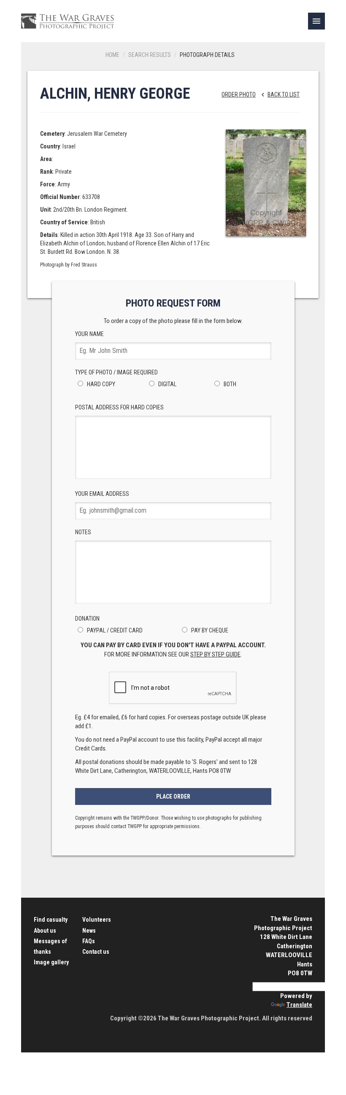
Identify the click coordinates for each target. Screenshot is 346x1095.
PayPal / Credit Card (114, 630)
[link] (316, 21)
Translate (299, 1005)
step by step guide (215, 654)
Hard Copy (100, 384)
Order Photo (239, 94)
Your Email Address (102, 493)
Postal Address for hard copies (119, 407)
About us (45, 930)
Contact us (95, 951)
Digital (166, 384)
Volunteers (96, 919)
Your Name (89, 334)
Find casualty (51, 919)
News (89, 930)
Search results (149, 54)
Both (229, 384)
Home (112, 54)
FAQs (88, 941)
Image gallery (51, 962)
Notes (83, 532)
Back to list (279, 94)
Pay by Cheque (209, 630)
